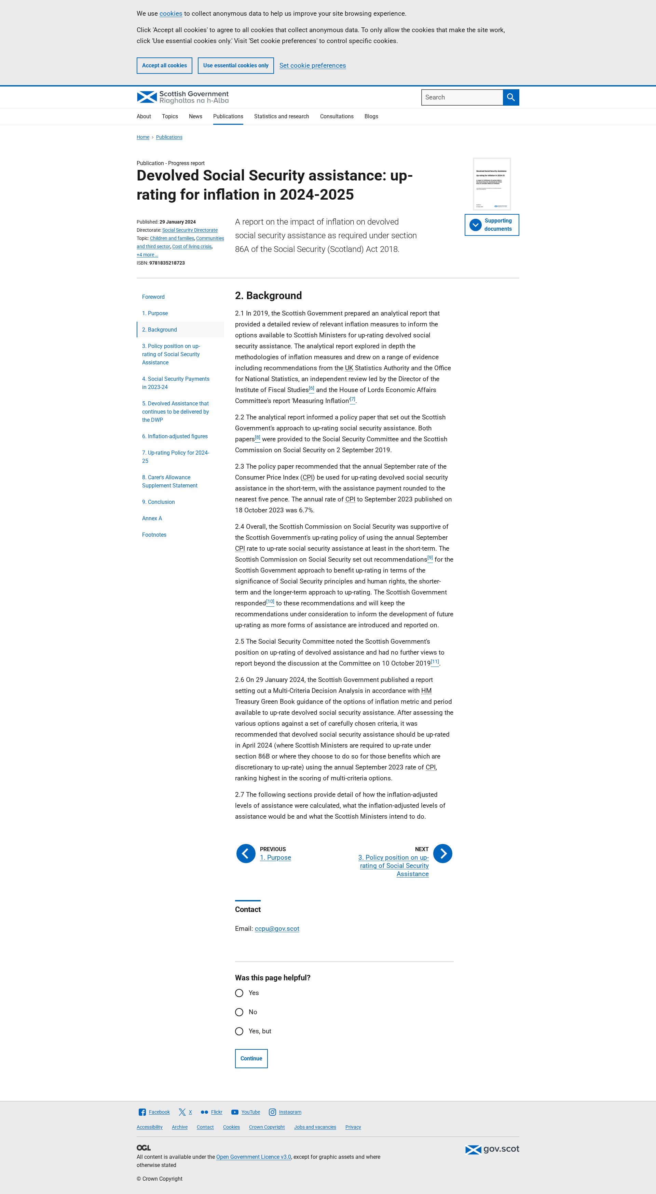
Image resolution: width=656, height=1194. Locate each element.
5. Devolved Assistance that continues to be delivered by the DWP (175, 411)
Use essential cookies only (236, 65)
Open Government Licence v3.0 (253, 1157)
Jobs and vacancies (315, 1127)
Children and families (172, 238)
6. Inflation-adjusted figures (175, 436)
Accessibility (150, 1127)
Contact (205, 1127)
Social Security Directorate (190, 230)
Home (143, 137)
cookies (171, 13)
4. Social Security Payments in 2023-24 (175, 383)
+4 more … (147, 254)
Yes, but (260, 1031)
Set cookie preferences (312, 65)
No (253, 1012)
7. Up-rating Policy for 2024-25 (175, 457)
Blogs (371, 116)
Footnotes (154, 535)
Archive (180, 1127)
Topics (170, 116)
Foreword (153, 297)
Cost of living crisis (191, 246)
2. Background (159, 329)
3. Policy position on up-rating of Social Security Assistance (171, 354)
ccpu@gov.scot (277, 929)
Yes (254, 993)
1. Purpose (155, 313)
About (144, 116)
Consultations (337, 116)
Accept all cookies (164, 65)
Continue (251, 1058)
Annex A (152, 518)
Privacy (353, 1127)
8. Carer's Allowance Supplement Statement (169, 481)
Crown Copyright (267, 1127)
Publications (228, 116)
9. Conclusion (158, 502)
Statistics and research (281, 116)
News (195, 116)
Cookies (231, 1127)
